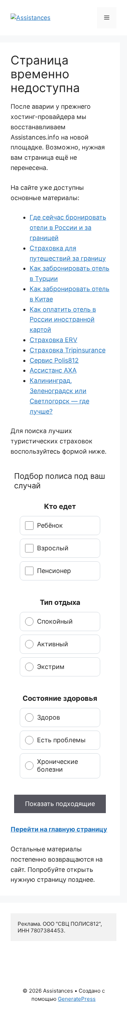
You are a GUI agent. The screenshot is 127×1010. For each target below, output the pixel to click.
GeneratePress (77, 998)
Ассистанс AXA (53, 370)
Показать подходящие (60, 803)
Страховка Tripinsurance (67, 350)
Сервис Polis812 (54, 360)
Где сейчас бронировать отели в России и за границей (68, 228)
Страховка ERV (53, 340)
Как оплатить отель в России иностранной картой (63, 320)
